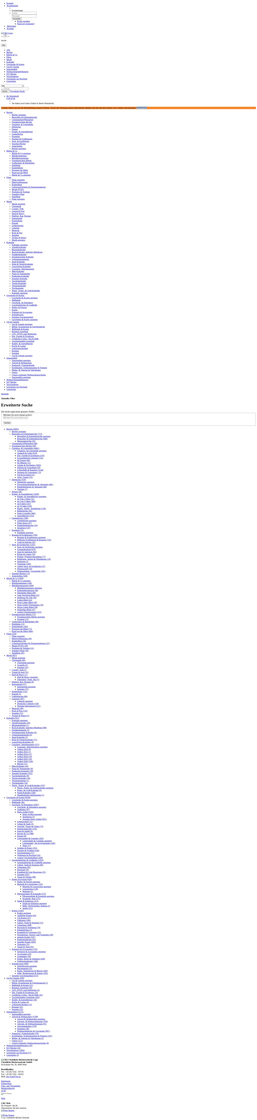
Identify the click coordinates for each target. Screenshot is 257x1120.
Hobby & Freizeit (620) (22, 879)
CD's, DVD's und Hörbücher (24, 334)
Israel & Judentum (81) (27, 552)
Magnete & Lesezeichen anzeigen (36, 886)
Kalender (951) (12, 718)
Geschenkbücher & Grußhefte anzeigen (34, 862)
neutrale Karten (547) (26, 937)
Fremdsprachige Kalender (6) (24, 732)
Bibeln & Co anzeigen (21, 153)
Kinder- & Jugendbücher (22, 132)
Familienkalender (19, 254)
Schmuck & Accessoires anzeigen (31, 952)
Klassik (15, 223)
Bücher (9, 52)
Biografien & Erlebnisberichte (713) (27, 434)
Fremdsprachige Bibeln (21, 160)
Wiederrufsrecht (7, 1088)
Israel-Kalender (18, 262)
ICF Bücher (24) (13, 1048)
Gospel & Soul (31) (20, 672)
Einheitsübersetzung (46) (27, 590)
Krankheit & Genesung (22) (29, 932)
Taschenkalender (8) (20, 776)
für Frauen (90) (23, 460)
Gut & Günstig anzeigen (22, 324)
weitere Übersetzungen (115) (29, 612)
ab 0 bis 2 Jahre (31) (25, 499)
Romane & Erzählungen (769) (24, 535)
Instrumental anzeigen (26, 687)
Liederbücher (17, 134)
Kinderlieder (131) (19, 691)
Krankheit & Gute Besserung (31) (31, 872)
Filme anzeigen (18, 180)
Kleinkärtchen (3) (24, 930)
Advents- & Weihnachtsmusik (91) (31, 1024)
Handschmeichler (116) (27, 829)
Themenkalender (19, 286)
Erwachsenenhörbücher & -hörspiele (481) (35, 484)
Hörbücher (16, 127)
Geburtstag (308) (24, 925)
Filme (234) (11, 634)
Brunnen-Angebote (20, 331)
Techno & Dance (19, 238)
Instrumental (17, 218)
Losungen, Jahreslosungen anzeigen (32, 747)
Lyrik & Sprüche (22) (26, 542)
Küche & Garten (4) (20, 1002)
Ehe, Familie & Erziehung (23, 336)
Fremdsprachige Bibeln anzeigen (31, 617)
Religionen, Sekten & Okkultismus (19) (34, 559)
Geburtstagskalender (20, 259)
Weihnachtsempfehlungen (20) (19, 1045)
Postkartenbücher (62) (26, 939)
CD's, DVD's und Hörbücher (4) (25, 990)
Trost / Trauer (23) (25, 477)
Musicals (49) (17, 708)
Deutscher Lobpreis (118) (28, 703)
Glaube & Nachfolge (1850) (29, 465)
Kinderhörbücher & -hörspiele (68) (32, 487)
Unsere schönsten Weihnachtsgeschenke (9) (30, 1043)
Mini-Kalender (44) (20, 766)
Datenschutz (6, 1083)
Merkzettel (11, 26)
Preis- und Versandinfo (10, 1086)
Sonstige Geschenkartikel (22, 317)
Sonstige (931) (23, 874)
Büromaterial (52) (24, 968)
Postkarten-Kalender (20, 276)
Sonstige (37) (22, 689)
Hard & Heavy (18, 213)
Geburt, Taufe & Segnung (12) (30, 923)
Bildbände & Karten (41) (22, 985)
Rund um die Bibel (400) (22, 631)
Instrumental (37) (19, 684)
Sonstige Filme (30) (20, 650)
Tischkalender (18, 288)
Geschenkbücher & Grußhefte (24, 305)
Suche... (5, 91)
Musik (9, 59)
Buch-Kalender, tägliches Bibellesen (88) (29, 728)
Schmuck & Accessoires (22, 312)
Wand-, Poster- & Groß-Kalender (26, 290)
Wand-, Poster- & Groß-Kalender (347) (28, 785)
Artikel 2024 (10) (24, 756)
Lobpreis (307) (18, 699)
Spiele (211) (27, 908)
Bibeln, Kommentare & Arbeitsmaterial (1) (30, 983)
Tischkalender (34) (20, 783)
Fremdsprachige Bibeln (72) (23, 614)
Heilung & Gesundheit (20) (28, 467)
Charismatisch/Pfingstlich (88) (24, 443)
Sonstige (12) (17, 713)
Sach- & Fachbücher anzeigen (30, 547)
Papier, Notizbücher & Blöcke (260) (32, 971)
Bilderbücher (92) (24, 511)
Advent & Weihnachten (22, 363)
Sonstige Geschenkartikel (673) (25, 976)
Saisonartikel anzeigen (21, 360)
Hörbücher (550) (19, 480)
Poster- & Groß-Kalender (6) (29, 790)
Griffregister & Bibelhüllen (23, 163)
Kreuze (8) (21, 836)
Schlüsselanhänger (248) (27, 961)
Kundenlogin (12, 6)
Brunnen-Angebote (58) (22, 988)
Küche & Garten (19, 346)
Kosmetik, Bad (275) (31, 899)
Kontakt (9, 3)
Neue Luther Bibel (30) (27, 602)
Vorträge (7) (22, 489)
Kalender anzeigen (20, 245)
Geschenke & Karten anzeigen (25, 298)
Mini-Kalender (18, 271)
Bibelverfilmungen (20, 182)
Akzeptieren (142, 108)
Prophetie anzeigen (25, 533)
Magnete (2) (27, 891)
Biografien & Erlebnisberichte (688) (32, 439)
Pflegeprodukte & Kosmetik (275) (31, 894)
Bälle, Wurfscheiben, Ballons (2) (36, 906)
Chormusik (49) (18, 660)
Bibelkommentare (19, 156)
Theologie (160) (24, 564)
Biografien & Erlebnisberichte (24, 117)
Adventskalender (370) (27, 1026)
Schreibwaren (17, 315)
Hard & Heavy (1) (19, 675)
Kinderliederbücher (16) (27, 525)
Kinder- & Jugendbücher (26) (24, 1000)
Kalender (10, 62)
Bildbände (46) (18, 802)
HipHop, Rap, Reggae (21, 216)
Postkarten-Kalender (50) (22, 771)
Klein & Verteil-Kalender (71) (24, 740)
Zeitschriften (17, 146)
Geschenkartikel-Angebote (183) (25, 997)
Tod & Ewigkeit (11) (26, 475)
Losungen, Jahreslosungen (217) (25, 744)
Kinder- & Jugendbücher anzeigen (31, 496)
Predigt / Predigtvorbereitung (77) (31, 557)
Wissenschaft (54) (24, 569)
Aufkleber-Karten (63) (26, 915)
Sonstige (15, 235)
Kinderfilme (17, 185)
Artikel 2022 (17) (24, 754)
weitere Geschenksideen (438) (30, 858)
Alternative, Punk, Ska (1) (28, 679)
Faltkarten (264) (24, 920)
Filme (8, 57)
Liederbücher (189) (20, 518)
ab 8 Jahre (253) (24, 504)
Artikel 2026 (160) (25, 761)
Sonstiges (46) (23, 1029)
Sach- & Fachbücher (20, 141)
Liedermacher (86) (19, 696)
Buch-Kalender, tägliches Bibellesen (27, 252)
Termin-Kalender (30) (21, 778)
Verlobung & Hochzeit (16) (28, 855)
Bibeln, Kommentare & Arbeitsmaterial (28, 327)
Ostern (14, 372)
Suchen (7, 423)
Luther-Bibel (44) (24, 600)
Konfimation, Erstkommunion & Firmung (29, 368)
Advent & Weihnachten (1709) (25, 1017)
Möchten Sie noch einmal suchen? (17, 415)
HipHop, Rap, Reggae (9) (23, 682)
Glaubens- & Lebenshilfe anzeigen (31, 451)
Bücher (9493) (12, 429)
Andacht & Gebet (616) (27, 453)
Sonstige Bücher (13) (21, 573)
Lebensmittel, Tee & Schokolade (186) (38, 843)
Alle (8, 50)
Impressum (5, 1081)
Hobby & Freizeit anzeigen (28, 882)
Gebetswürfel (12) (25, 821)
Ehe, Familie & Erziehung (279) (30, 455)
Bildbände (16, 300)
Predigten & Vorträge (21, 192)
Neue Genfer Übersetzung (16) (30, 605)
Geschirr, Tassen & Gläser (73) (30, 826)
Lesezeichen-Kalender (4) (23, 742)
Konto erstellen (23, 21)
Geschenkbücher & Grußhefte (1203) (27, 860)
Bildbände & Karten (20, 329)
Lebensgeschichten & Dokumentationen (29, 187)
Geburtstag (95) (23, 867)
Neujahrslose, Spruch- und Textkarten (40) (35, 935)
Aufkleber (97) (23, 809)
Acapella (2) (22, 665)
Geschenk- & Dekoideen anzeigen (31, 807)
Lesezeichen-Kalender (21, 266)
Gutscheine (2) (12, 1055)
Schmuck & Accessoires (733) (24, 949)
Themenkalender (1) (20, 781)
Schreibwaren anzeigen (27, 966)
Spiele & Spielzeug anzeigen (34, 903)
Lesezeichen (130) (30, 889)
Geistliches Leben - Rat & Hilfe (25, 339)
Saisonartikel (11, 69)
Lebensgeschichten (20, 348)
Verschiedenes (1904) (15, 1050)
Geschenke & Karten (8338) (18, 797)
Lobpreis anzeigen (25, 701)
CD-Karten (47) (24, 918)
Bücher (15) (22, 764)
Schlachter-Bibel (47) (26, 610)
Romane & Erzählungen (22, 139)
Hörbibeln (16, 165)
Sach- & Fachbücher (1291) (23, 545)
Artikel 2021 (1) (24, 752)
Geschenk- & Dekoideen (22, 303)
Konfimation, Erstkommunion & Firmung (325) (32, 1036)
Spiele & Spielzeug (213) (27, 901)
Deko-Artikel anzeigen (32, 814)
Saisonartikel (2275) (14, 1012)
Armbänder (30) (24, 956)
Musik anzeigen (18, 204)
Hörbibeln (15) (18, 624)
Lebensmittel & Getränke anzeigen (37, 841)
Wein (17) (26, 846)
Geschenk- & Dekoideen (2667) (25, 805)
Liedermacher (17, 225)
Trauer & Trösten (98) (26, 877)
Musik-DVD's (18, 189)
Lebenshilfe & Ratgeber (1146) (30, 470)
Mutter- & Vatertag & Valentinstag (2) (28, 1038)
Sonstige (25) (17, 1009)
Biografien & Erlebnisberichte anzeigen (33, 436)
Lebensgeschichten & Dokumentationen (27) (31, 643)
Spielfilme (16, 197)
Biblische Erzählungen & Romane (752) (34, 540)
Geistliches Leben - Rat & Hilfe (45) (27, 995)
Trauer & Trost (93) (25, 947)
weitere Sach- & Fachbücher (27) (31, 566)
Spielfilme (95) (18, 653)
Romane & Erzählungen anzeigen (31, 537)
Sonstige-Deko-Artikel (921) (34, 819)
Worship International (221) (28, 706)
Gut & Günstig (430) (15, 978)
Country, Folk (18, 209)
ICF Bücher (11, 74)
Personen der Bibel (20, 170)
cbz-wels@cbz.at (13, 1076)
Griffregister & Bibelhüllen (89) (25, 622)
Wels (3, 1098)
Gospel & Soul (18, 211)
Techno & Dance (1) (20, 716)
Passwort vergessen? (26, 24)
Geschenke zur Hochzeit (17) (18, 1053)
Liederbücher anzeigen (26, 520)
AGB (3, 1091)
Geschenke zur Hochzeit (16, 79)
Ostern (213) (17, 1041)
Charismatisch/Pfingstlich (22, 120)
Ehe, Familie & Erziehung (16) (25, 992)
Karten (15, 310)
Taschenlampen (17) (25, 853)
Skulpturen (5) (28, 817)
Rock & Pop (17, 233)
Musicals (15, 230)
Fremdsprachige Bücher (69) (24, 446)
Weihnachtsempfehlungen (17, 72)
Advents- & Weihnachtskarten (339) (32, 1021)
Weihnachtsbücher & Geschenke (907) (33, 1031)
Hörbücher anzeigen (25, 482)
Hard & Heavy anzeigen (27, 677)
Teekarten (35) (23, 944)
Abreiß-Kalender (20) (21, 723)
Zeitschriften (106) (19, 576)
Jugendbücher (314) (25, 516)
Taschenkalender (19, 281)
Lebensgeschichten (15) (22, 1004)
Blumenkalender (19, 250)
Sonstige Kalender (19, 278)
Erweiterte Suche (17, 91)
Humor (15, 129)
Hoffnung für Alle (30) (26, 598)
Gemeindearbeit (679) (26, 549)
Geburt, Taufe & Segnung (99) (30, 865)
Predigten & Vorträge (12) (23, 648)
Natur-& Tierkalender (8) (22, 768)
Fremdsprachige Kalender (23, 257)
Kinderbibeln (17, 168)
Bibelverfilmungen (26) (22, 638)
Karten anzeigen (24, 913)
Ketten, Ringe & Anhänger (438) (31, 959)
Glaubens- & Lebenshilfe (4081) (25, 448)
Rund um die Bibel (20, 173)
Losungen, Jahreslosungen (23, 269)
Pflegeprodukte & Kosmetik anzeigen (38, 896)
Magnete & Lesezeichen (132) (30, 884)
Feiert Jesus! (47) (24, 523)
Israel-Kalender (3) (20, 737)
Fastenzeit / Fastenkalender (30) (25, 1033)
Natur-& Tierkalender (21, 274)
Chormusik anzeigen (26, 663)
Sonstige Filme (18, 194)
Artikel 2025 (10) (24, 759)
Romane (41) (17, 1007)
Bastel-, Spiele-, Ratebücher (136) (31, 508)
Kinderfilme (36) (19, 641)
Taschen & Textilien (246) (28, 850)
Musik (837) (11, 655)
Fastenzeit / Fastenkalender (23, 365)
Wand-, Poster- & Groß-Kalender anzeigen (35, 788)
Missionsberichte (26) (26, 441)
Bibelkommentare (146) (22, 583)
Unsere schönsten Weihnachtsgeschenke (29, 375)
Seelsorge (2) (22, 561)
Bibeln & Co (11, 55)
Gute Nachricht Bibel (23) (28, 595)
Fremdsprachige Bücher (22, 122)
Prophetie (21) (18, 530)
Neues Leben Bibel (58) (27, 607)
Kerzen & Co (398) (25, 834)
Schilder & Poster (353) (27, 848)
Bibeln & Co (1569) (14, 578)
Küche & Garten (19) (26, 554)
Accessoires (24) (24, 954)
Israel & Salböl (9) (25, 831)
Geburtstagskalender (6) (22, 735)
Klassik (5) (16, 694)
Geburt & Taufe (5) (25, 824)
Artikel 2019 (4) (24, 749)
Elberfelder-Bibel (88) (26, 593)
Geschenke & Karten (15, 64)
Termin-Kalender (19, 283)
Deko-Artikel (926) (25, 812)
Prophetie (16, 136)
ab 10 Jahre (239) (24, 506)
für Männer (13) (24, 463)
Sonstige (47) (22, 667)
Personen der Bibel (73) (22, 629)
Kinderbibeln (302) (20, 626)
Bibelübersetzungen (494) (23, 585)
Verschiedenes (12, 76)
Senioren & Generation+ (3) (29, 472)
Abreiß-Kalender (19, 247)
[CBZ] (7, 33)
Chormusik (16, 206)
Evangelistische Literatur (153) (30, 458)
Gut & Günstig (12, 67)
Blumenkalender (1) (20, 725)
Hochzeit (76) (23, 870)
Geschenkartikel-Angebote (23, 341)
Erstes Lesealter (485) (26, 513)
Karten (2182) (18, 911)
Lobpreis (15, 228)
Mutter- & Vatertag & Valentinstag (26, 370)
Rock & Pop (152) (19, 711)
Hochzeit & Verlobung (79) (28, 927)
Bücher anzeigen (19, 115)
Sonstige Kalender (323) (22, 773)
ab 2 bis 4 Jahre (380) (26, 501)
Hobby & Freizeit (19, 307)
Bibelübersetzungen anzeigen (29, 588)
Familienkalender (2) (20, 730)
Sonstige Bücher (19, 144)
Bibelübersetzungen (20, 158)
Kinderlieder (17, 221)
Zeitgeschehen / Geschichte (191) (31, 571)
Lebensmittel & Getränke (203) (30, 838)
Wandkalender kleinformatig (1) (30, 795)
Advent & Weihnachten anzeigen (31, 1019)
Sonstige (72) (22, 619)
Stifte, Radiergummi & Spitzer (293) (32, 973)
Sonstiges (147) (23, 528)
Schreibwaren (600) (20, 964)
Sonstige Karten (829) (26, 942)
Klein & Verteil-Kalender (22, 264)
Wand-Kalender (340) (26, 793)
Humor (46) (17, 492)
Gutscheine (11, 81)
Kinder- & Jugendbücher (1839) (25, 494)
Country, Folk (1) (19, 670)
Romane (15, 351)
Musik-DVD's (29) (20, 646)
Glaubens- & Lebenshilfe (22, 124)
